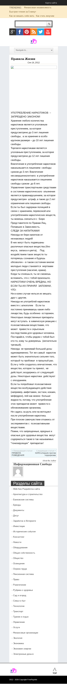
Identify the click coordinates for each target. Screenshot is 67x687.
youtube (47, 31)
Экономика (18, 643)
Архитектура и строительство (27, 494)
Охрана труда (20, 569)
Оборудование (20, 547)
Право (16, 579)
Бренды (17, 505)
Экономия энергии (22, 648)
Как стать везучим (45, 16)
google (12, 31)
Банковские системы (23, 499)
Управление (19, 622)
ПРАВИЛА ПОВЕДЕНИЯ (18, 454)
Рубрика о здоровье (23, 590)
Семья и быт (19, 601)
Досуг (16, 515)
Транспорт (18, 611)
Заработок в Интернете (24, 521)
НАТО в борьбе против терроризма (45, 454)
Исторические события (24, 531)
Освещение (19, 563)
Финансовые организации (25, 632)
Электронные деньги (23, 654)
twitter (40, 31)
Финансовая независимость (37, 7)
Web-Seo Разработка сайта (26, 489)
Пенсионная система (23, 574)
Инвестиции (19, 526)
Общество (18, 558)
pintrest (26, 31)
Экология (17, 638)
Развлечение (19, 585)
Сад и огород (19, 595)
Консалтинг (18, 537)
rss (33, 31)
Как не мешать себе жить (21, 16)
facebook (19, 31)
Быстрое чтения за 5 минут (22, 11)
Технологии (18, 606)
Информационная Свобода (32, 464)
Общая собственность (24, 553)
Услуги (16, 627)
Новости (17, 542)
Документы (18, 510)
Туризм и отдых (21, 617)
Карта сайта (51, 2)
